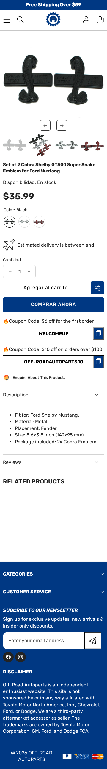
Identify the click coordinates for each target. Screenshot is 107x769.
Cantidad (12, 259)
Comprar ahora (53, 304)
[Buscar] (20, 19)
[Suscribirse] (92, 640)
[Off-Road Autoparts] (53, 19)
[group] (14, 145)
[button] (100, 19)
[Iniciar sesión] (86, 19)
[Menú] (6, 19)
